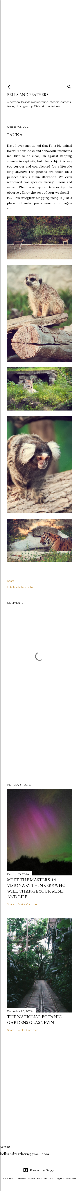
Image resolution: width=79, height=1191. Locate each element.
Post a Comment (29, 904)
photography (24, 587)
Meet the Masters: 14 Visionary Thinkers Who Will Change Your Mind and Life (36, 888)
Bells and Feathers (27, 94)
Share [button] (10, 580)
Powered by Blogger (43, 1170)
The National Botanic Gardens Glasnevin (34, 1019)
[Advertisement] (39, 39)
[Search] (69, 86)
